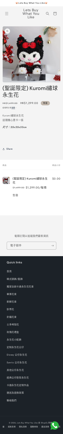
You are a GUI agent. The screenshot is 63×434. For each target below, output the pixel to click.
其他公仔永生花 (15, 370)
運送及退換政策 (15, 392)
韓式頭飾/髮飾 (15, 279)
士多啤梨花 (13, 324)
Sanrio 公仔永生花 (17, 362)
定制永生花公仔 (15, 347)
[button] (6, 13)
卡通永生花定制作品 (18, 385)
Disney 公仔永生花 (17, 354)
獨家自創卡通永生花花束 (20, 286)
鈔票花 (10, 309)
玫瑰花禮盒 (13, 332)
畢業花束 (11, 294)
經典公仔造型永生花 (18, 377)
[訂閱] (52, 246)
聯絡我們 (11, 400)
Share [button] (9, 148)
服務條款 (34, 426)
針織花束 (11, 317)
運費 (13, 107)
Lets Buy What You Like (27, 422)
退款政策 (12, 426)
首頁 (9, 271)
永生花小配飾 (14, 339)
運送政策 (45, 426)
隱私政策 (23, 426)
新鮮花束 (11, 301)
